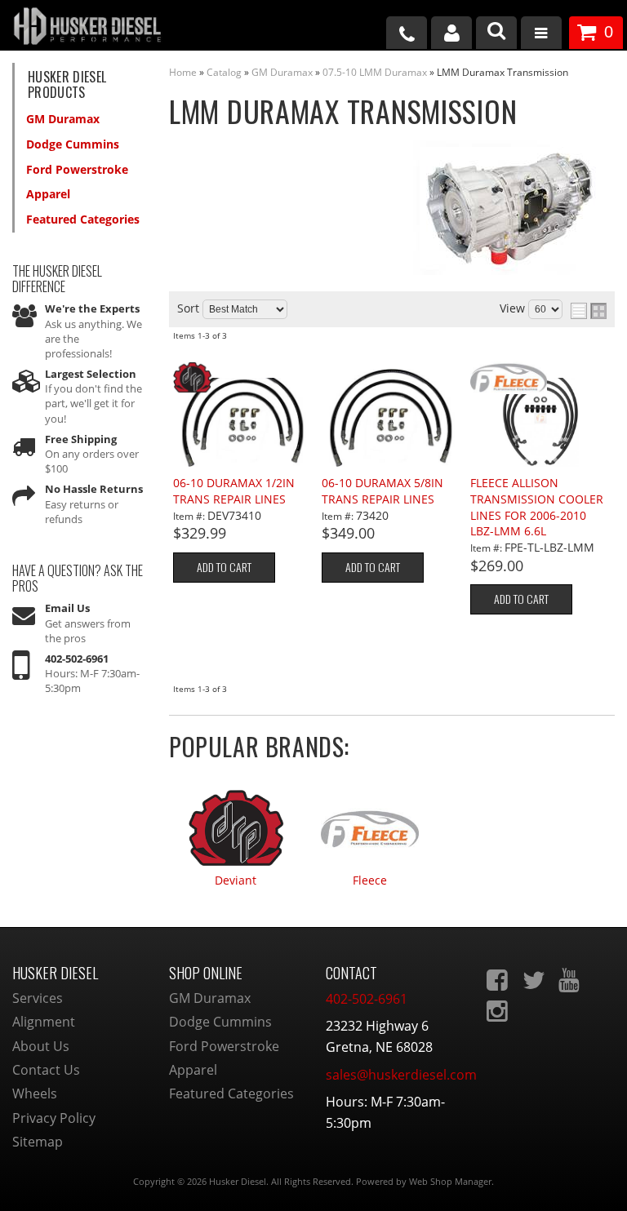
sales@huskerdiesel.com (401, 1075)
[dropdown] (541, 34)
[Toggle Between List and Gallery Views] (589, 311)
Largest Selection (90, 373)
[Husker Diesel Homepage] (104, 28)
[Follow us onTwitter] (534, 980)
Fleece (370, 881)
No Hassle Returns (94, 488)
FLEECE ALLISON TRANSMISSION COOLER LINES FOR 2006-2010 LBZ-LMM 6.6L (536, 507)
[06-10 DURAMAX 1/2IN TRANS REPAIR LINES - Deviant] (243, 379)
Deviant (235, 881)
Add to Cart (224, 566)
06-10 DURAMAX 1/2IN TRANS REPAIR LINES (234, 491)
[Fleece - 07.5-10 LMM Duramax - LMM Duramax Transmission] (370, 821)
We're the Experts (92, 308)
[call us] (406, 32)
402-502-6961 (77, 658)
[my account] (451, 32)
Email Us (67, 608)
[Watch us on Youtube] (570, 980)
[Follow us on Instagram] (499, 1011)
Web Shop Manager (450, 1181)
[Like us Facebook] (499, 980)
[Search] (496, 32)
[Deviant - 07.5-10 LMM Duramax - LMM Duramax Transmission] (236, 821)
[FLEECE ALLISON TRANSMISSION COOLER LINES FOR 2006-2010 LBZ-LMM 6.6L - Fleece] (540, 379)
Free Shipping (81, 439)
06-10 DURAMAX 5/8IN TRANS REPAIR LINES (382, 491)
